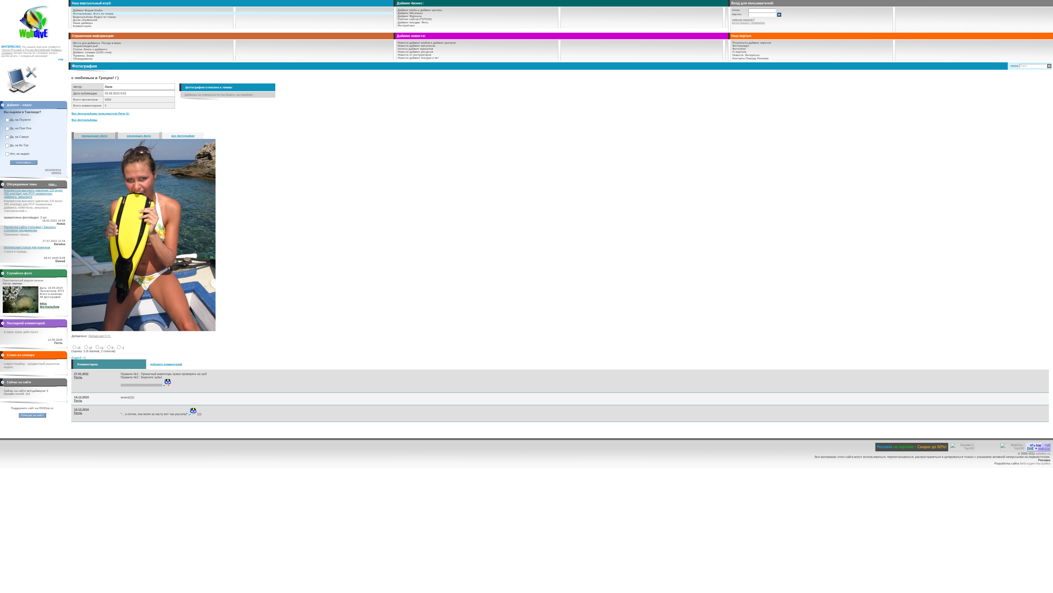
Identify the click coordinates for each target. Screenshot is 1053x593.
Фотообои (739, 48)
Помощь (751, 58)
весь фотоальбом (49, 305)
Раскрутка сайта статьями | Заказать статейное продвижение (30, 228)
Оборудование (83, 58)
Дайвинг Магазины (410, 13)
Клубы (98, 10)
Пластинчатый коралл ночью (23, 280)
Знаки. (90, 55)
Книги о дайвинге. (96, 49)
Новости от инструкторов (414, 54)
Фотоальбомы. (82, 13)
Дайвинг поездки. (409, 22)
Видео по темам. (105, 16)
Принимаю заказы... (18, 234)
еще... (53, 184)
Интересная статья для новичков (27, 247)
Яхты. (425, 22)
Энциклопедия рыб (85, 45)
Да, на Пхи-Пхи (20, 128)
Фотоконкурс (740, 45)
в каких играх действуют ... (22, 332)
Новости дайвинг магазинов (416, 45)
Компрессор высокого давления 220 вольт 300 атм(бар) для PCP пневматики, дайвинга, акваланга (33, 193)
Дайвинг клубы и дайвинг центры (420, 10)
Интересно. (752, 55)
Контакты (738, 58)
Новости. (738, 55)
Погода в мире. (111, 42)
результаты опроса (53, 171)
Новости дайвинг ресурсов (415, 51)
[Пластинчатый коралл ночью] (20, 312)
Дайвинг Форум (83, 10)
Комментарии (82, 25)
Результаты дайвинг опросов (751, 42)
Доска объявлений (85, 19)
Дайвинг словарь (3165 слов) (92, 52)
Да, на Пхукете (20, 119)
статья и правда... (16, 251)
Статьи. (78, 49)
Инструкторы (406, 25)
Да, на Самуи (19, 136)
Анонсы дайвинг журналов (415, 48)
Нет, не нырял (19, 153)
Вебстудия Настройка (1035, 463)
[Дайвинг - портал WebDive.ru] (34, 41)
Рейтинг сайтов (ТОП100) (415, 19)
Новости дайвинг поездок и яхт (418, 57)
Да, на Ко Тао (19, 145)
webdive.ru (1043, 453)
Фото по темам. (103, 13)
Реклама (763, 58)
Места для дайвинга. (87, 42)
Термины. (79, 55)
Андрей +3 (78, 357)
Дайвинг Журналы (410, 16)
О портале (739, 51)
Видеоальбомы (83, 16)
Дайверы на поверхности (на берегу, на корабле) (219, 94)
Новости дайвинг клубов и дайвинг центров (426, 42)
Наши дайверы (83, 22)
